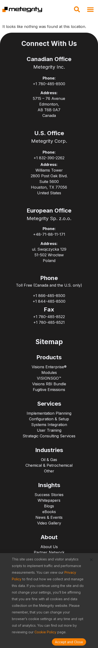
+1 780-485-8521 (49, 322)
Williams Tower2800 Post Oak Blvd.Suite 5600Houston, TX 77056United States (49, 181)
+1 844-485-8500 (49, 301)
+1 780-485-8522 (49, 316)
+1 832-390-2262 (49, 157)
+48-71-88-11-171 (49, 234)
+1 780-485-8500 (49, 83)
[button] (77, 11)
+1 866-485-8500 (49, 295)
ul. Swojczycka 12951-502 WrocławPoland (49, 255)
